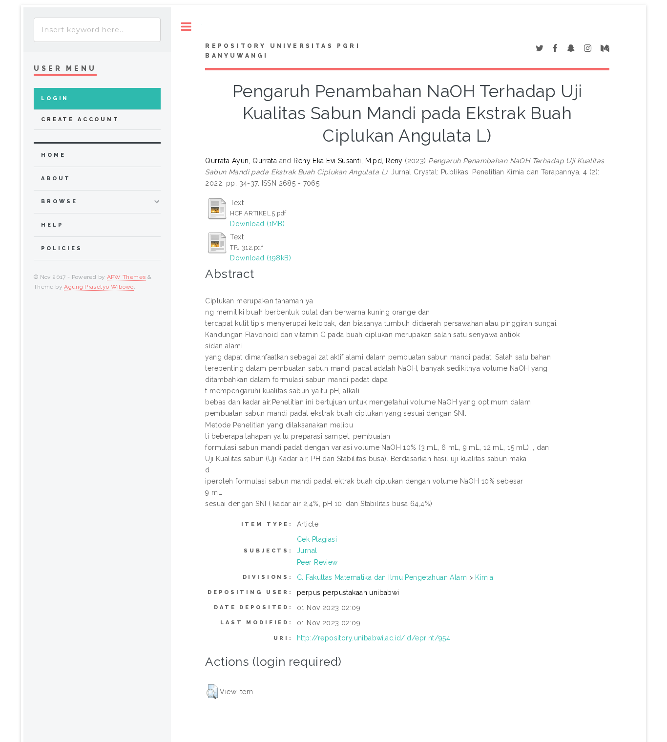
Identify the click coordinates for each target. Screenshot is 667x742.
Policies (62, 248)
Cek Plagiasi (317, 539)
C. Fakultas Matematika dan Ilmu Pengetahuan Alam (382, 577)
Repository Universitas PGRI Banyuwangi (282, 50)
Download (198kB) (260, 258)
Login (55, 98)
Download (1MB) (257, 224)
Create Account (80, 119)
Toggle (186, 26)
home (53, 155)
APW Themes (126, 277)
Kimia (484, 577)
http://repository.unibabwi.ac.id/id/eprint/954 (373, 638)
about (56, 178)
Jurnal (307, 550)
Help (52, 225)
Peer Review (317, 562)
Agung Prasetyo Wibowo (99, 286)
